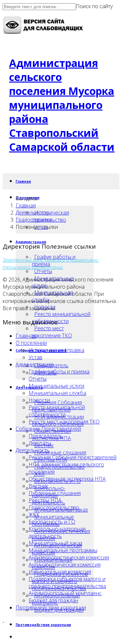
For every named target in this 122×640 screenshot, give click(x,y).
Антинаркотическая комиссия (65, 564)
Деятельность (32, 212)
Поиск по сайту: (95, 6)
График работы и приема (59, 371)
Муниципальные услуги (56, 385)
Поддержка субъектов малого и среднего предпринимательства (67, 582)
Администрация (34, 364)
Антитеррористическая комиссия (69, 557)
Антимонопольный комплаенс (65, 593)
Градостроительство (41, 219)
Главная (23, 181)
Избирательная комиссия (60, 571)
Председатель (46, 435)
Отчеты (43, 271)
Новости (39, 400)
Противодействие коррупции (43, 624)
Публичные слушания (60, 452)
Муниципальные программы (63, 550)
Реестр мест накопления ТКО (52, 332)
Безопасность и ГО (52, 521)
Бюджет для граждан (53, 600)
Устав (35, 357)
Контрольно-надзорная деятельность (57, 532)
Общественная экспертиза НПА (67, 478)
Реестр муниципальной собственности (61, 317)
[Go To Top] (3, 619)
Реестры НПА (45, 500)
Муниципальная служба (57, 393)
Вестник (38, 486)
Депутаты (40, 443)
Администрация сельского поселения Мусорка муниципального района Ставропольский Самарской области (62, 105)
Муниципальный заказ (55, 543)
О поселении (31, 342)
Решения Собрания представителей (72, 457)
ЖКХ (34, 514)
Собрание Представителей (48, 428)
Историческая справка (56, 350)
